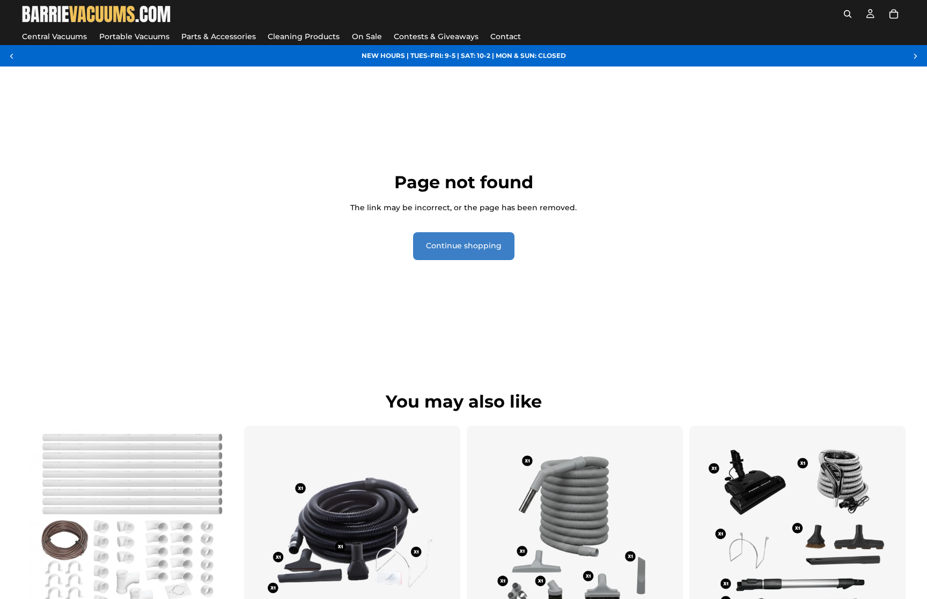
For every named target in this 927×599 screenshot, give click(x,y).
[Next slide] (915, 56)
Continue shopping (464, 245)
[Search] (847, 14)
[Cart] (894, 14)
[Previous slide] (12, 56)
